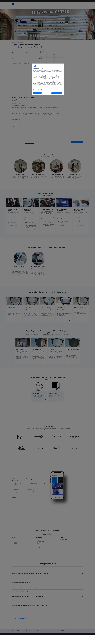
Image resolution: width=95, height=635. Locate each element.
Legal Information (41, 89)
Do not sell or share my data (56, 92)
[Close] (62, 65)
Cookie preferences (37, 92)
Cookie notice (35, 89)
